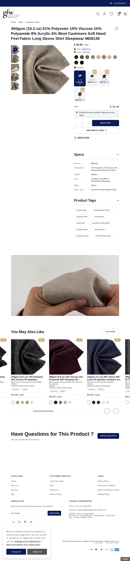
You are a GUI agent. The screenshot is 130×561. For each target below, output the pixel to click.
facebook (13, 522)
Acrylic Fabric (99, 217)
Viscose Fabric (82, 210)
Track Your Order (57, 481)
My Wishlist (111, 14)
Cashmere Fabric (33, 22)
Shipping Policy (104, 494)
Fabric (13, 481)
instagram (19, 522)
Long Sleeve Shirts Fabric (101, 223)
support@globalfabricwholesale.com (91, 510)
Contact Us (54, 490)
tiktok (31, 522)
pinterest (25, 522)
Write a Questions (108, 436)
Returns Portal (55, 494)
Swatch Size (83, 138)
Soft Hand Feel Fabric (103, 236)
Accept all (16, 551)
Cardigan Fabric (82, 229)
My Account (104, 14)
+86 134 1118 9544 (83, 506)
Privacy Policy (103, 481)
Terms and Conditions (106, 485)
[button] (107, 411)
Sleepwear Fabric (83, 236)
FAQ (51, 485)
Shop (21, 22)
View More (110, 332)
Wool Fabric (81, 223)
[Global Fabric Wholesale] (11, 13)
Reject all (37, 551)
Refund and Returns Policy (108, 490)
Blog (13, 494)
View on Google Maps (85, 514)
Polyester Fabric (82, 217)
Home (13, 22)
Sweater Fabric (100, 229)
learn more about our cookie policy (23, 544)
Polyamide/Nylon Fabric (102, 210)
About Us (14, 485)
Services (14, 490)
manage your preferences (27, 541)
